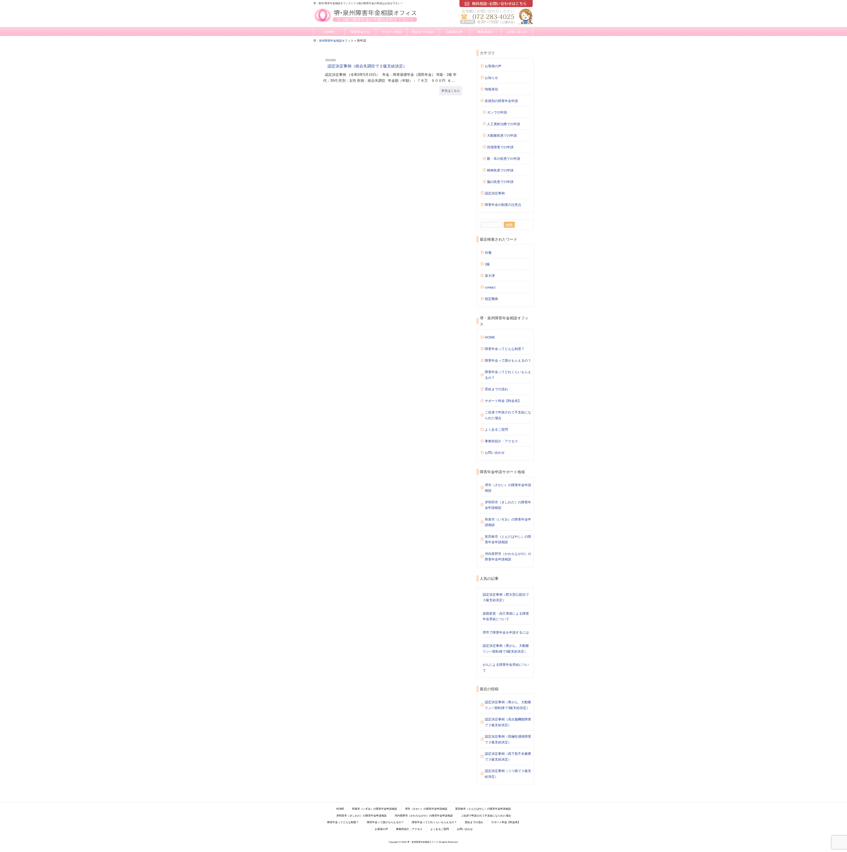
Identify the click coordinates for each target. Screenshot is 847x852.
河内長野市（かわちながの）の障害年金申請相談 (508, 556)
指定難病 (491, 299)
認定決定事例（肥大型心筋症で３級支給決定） (506, 597)
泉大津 (490, 275)
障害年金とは (360, 32)
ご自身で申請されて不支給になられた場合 (508, 415)
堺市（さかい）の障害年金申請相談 (508, 488)
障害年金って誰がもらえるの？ (508, 360)
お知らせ (491, 78)
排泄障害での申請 (500, 147)
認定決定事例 (495, 193)
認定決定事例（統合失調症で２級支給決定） (367, 66)
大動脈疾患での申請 (502, 135)
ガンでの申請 (497, 112)
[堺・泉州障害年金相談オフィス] (365, 22)
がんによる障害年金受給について (506, 667)
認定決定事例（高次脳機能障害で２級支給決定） (508, 722)
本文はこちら (450, 90)
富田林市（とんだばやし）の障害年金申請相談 (508, 539)
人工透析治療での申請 (503, 124)
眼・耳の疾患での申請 (503, 158)
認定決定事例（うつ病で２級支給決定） (508, 773)
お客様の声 (454, 32)
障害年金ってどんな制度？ (505, 349)
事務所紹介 (485, 32)
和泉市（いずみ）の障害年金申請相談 (508, 522)
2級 (487, 264)
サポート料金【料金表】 (503, 401)
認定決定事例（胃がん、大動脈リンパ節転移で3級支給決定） (506, 648)
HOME (329, 32)
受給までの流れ (423, 32)
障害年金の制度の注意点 (503, 204)
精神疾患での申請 (500, 170)
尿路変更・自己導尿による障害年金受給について (506, 616)
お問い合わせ (517, 32)
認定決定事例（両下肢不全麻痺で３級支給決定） (508, 756)
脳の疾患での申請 (500, 182)
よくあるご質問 (496, 429)
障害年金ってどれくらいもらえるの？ (508, 374)
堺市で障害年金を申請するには (506, 632)
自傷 (488, 252)
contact (490, 287)
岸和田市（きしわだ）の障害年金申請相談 (508, 505)
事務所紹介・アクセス (501, 441)
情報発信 (491, 89)
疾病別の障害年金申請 (501, 101)
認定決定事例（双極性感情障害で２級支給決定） (508, 739)
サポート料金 (392, 32)
